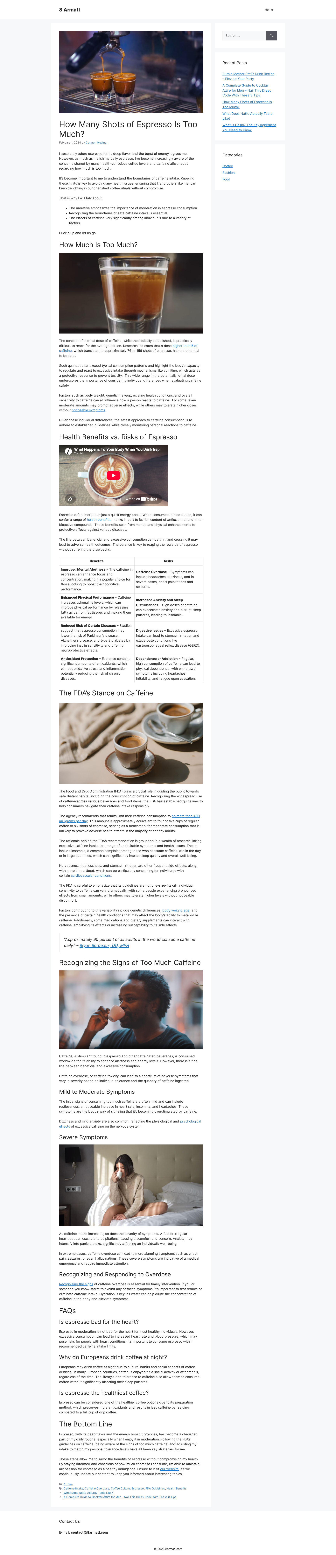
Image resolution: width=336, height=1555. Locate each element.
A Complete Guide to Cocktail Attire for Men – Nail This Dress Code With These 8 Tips (120, 1497)
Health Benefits (176, 1488)
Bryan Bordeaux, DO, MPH (104, 945)
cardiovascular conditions (91, 875)
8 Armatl (69, 10)
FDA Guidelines (155, 1488)
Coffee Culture (120, 1488)
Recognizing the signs (76, 1284)
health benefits (98, 520)
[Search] (271, 35)
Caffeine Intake (73, 1488)
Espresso (137, 1488)
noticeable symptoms (88, 410)
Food (226, 179)
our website (169, 1469)
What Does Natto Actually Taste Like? (88, 1492)
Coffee (68, 1484)
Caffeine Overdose (97, 1488)
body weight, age (176, 910)
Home (269, 9)
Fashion (228, 173)
